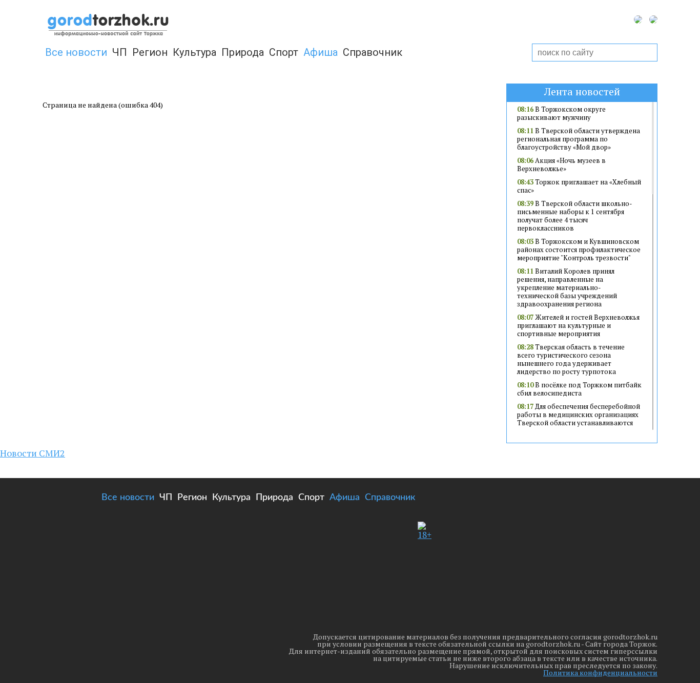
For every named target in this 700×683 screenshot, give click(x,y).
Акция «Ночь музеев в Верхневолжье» (561, 164)
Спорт (283, 52)
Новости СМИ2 (32, 453)
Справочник (372, 52)
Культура (194, 52)
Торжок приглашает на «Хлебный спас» (579, 186)
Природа (242, 52)
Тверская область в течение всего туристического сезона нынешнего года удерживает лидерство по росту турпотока (571, 359)
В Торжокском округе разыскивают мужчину (561, 113)
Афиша (320, 52)
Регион (150, 52)
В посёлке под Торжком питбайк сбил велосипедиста (579, 389)
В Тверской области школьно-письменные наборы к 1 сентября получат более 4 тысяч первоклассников (574, 216)
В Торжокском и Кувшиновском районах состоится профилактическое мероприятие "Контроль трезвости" (579, 249)
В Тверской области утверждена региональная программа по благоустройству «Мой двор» (578, 139)
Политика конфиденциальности (600, 672)
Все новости (76, 52)
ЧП (119, 52)
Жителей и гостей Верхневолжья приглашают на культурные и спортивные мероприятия (578, 325)
